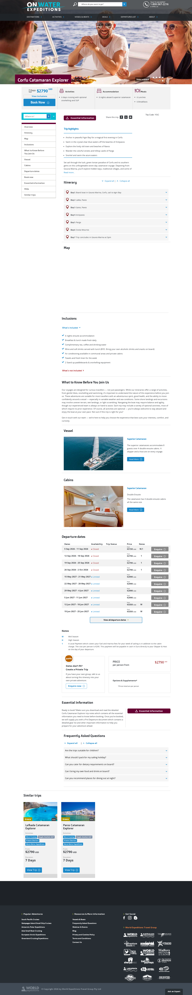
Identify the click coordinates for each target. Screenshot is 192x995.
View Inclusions (39, 96)
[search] (124, 4)
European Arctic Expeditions (34, 934)
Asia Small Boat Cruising (32, 931)
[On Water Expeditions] (43, 6)
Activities (57, 17)
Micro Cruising (31, 837)
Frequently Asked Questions (84, 923)
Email (130, 117)
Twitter (126, 117)
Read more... (69, 172)
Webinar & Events (80, 927)
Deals (105, 17)
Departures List (128, 17)
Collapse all (125, 181)
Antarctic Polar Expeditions (33, 927)
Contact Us (77, 942)
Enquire (158, 549)
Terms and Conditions (81, 938)
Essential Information (82, 117)
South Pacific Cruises (30, 919)
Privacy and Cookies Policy (83, 934)
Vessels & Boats (82, 17)
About (152, 17)
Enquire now (74, 685)
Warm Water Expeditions (35, 844)
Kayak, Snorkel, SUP (46, 837)
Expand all (109, 181)
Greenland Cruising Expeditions (35, 938)
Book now (38, 102)
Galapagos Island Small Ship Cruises (36, 923)
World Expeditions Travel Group (141, 927)
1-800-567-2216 (159, 4)
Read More (134, 459)
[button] (153, 77)
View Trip (32, 870)
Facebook (121, 117)
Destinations (33, 17)
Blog (74, 931)
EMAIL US (155, 6)
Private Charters (32, 840)
